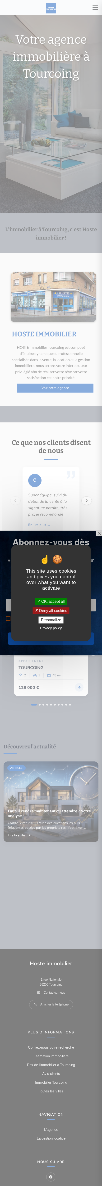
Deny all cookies (52, 611)
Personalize (51, 620)
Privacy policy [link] (51, 628)
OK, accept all (52, 601)
